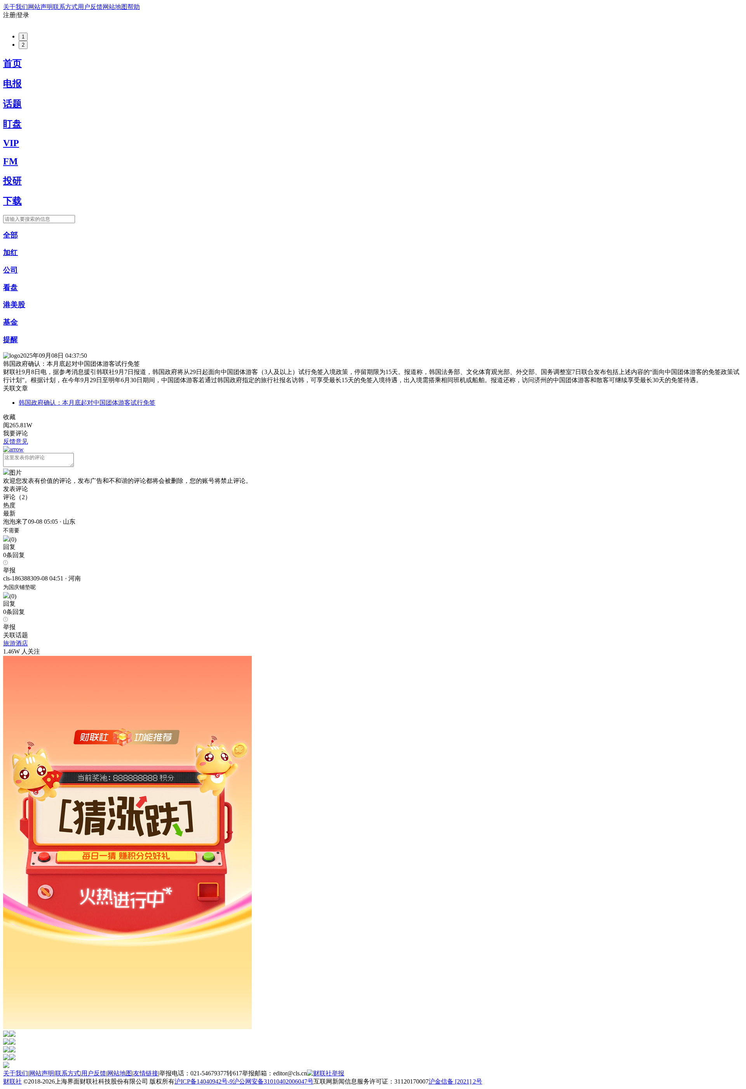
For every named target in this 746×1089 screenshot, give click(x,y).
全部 (10, 235)
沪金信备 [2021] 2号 (455, 1081)
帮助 (133, 6)
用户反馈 (90, 6)
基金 (10, 322)
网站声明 (40, 6)
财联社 (12, 1081)
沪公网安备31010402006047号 (273, 1081)
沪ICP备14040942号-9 (203, 1081)
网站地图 (115, 6)
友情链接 (145, 1073)
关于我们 (15, 6)
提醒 (10, 340)
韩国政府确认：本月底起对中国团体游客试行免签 (87, 402)
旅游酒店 (15, 643)
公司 (10, 270)
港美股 (14, 305)
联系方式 (65, 6)
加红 (10, 252)
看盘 (10, 287)
